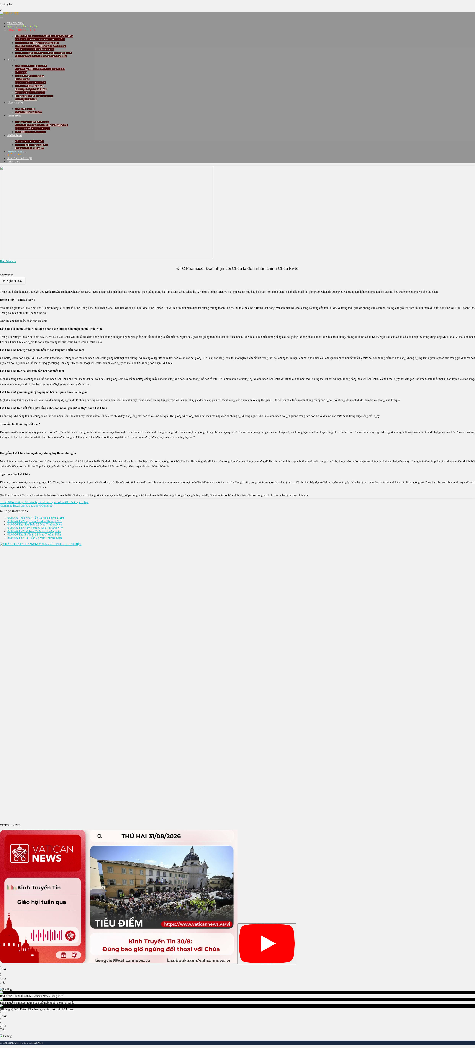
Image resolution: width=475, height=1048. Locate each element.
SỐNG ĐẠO (14, 135)
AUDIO (12, 59)
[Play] (267, 943)
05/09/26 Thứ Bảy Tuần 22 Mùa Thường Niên (34, 521)
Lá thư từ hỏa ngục (30, 132)
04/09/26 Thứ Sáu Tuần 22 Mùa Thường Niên (34, 524)
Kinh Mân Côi (25, 109)
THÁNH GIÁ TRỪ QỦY (29, 148)
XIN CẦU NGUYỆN (19, 158)
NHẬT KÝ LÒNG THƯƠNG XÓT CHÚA (40, 39)
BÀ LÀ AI (21, 72)
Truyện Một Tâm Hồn (31, 89)
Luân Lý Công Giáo (29, 86)
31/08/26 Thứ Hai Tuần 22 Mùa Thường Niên (34, 537)
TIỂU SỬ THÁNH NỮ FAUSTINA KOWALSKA (44, 36)
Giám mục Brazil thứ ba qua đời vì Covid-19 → (28, 505)
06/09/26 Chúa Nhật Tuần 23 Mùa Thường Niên (36, 517)
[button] (237, 967)
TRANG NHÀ (15, 23)
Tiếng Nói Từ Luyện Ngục (34, 96)
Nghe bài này (14, 280)
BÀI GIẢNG (8, 261)
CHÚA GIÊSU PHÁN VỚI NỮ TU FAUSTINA (43, 53)
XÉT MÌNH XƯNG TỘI (29, 141)
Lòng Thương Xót (28, 112)
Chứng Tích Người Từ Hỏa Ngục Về (41, 125)
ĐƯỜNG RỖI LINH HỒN (30, 82)
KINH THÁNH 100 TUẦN (31, 66)
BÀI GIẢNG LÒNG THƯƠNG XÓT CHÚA (41, 56)
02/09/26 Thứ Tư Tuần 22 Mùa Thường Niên (34, 531)
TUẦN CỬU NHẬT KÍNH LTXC (34, 49)
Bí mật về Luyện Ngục (32, 122)
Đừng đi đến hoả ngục (32, 128)
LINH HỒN (14, 115)
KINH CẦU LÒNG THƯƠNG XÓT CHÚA (40, 46)
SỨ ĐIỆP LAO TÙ (26, 99)
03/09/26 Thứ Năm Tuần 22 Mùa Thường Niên (35, 527)
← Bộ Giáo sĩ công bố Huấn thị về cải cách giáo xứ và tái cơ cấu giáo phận (44, 502)
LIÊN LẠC (13, 161)
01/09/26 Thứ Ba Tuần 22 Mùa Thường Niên (34, 534)
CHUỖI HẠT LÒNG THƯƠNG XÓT (37, 43)
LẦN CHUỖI (15, 102)
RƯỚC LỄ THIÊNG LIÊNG (31, 145)
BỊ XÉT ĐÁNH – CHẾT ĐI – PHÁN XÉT (40, 69)
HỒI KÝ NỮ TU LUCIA (29, 76)
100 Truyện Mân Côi (30, 92)
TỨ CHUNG (22, 79)
